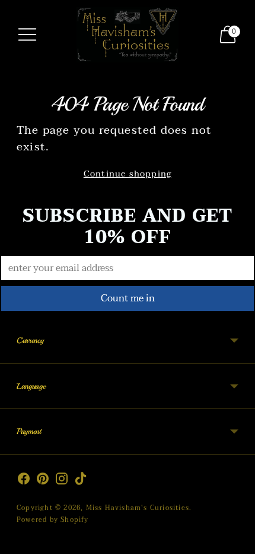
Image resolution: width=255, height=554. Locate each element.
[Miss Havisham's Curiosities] (127, 34)
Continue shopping (127, 174)
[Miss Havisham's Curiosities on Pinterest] (43, 480)
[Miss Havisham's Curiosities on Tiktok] (81, 480)
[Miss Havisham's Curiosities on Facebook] (24, 480)
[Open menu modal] (27, 34)
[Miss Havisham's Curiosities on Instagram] (62, 480)
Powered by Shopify (53, 519)
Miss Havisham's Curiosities (137, 508)
